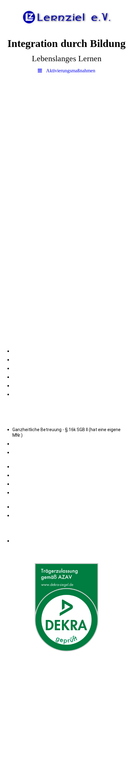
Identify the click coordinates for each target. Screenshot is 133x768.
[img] (66, 17)
